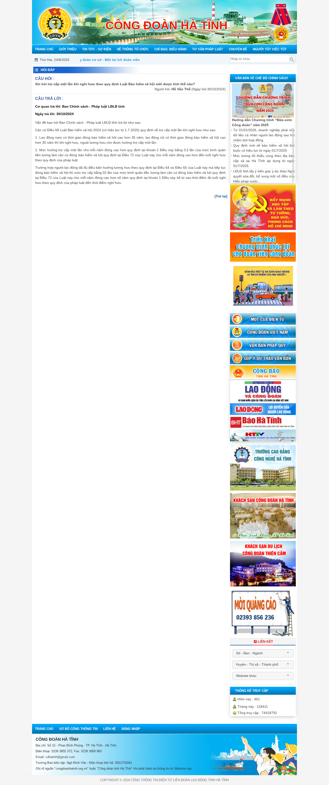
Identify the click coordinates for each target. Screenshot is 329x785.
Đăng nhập (131, 729)
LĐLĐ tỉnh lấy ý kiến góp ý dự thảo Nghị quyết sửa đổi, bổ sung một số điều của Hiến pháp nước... (264, 176)
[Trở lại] (221, 196)
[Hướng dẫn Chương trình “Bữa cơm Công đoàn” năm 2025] (263, 100)
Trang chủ (44, 729)
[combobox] (263, 653)
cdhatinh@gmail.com (60, 757)
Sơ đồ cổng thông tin (78, 729)
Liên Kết (265, 641)
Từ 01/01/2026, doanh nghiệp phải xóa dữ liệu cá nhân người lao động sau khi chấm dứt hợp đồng (264, 135)
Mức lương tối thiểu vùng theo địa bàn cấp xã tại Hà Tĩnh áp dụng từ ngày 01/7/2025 (264, 161)
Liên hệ (109, 729)
